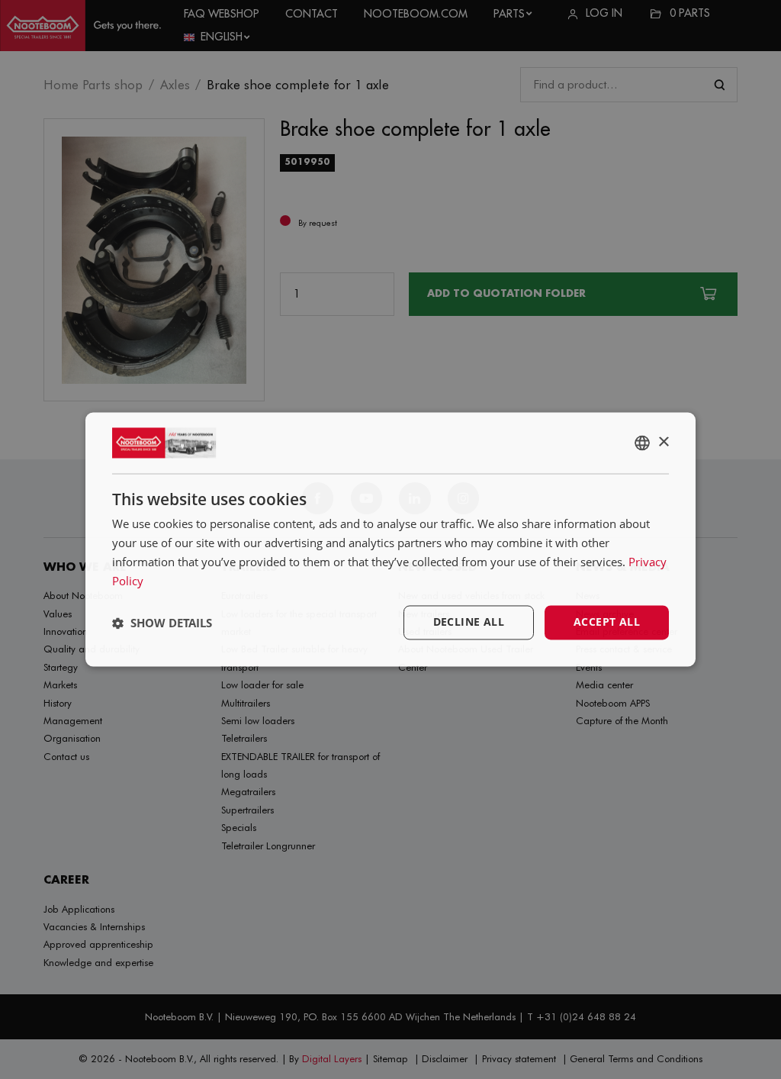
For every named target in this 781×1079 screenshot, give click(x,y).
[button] (162, 622)
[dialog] (390, 539)
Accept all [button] (607, 622)
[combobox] (642, 442)
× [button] (663, 442)
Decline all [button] (468, 622)
